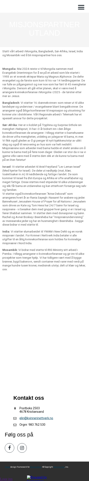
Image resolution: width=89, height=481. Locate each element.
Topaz (7, 467)
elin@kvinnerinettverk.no (36, 418)
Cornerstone (35, 467)
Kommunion (59, 467)
